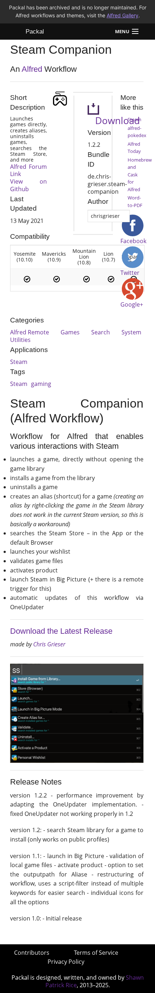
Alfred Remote (29, 332)
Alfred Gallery (122, 15)
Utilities (20, 340)
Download (114, 120)
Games (70, 332)
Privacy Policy (66, 962)
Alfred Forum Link (28, 170)
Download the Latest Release (61, 631)
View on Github (28, 185)
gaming (41, 384)
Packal (35, 31)
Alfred (32, 69)
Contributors (31, 953)
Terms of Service (96, 953)
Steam (18, 362)
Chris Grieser (49, 644)
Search (100, 332)
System (131, 332)
